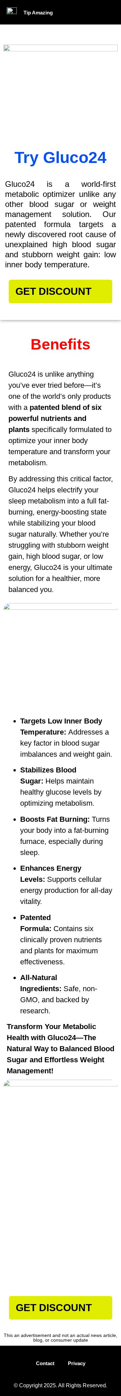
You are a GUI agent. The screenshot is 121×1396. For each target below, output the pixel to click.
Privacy (76, 1363)
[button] (93, 12)
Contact (45, 1363)
